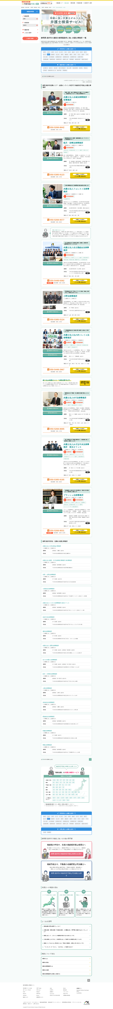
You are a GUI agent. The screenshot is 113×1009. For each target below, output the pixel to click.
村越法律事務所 (47, 730)
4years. (64, 988)
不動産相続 (65, 70)
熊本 (63, 794)
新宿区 (73, 449)
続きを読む (82, 110)
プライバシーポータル (76, 1002)
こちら (70, 805)
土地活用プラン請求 (88, 2)
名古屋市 (73, 194)
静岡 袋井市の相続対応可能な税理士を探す (66, 854)
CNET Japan (38, 988)
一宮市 (73, 102)
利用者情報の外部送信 (66, 1002)
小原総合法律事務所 (48, 588)
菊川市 (44, 54)
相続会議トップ (59, 2)
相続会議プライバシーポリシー (54, 1002)
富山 (63, 784)
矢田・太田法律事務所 (49, 574)
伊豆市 (79, 54)
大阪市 (73, 497)
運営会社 (25, 1003)
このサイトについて (27, 1002)
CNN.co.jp (38, 989)
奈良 (63, 789)
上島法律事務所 (47, 688)
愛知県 (66, 102)
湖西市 (62, 54)
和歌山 (70, 789)
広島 (54, 792)
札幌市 (67, 797)
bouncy (37, 995)
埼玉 (61, 782)
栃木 (70, 782)
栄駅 (80, 194)
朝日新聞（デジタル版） (27, 988)
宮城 (67, 780)
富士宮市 (61, 52)
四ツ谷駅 (80, 400)
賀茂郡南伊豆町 (66, 56)
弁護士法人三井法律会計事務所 (52, 546)
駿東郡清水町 (59, 59)
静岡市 (44, 52)
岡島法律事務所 (47, 745)
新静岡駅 (49, 832)
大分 (66, 794)
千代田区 (73, 340)
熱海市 (83, 54)
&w (26, 989)
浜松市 (48, 52)
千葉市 (68, 800)
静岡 (57, 787)
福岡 (54, 794)
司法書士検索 (79, 2)
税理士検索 (73, 2)
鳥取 (63, 792)
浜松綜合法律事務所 (48, 702)
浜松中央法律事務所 (48, 617)
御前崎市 (53, 54)
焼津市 (69, 52)
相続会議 (65, 989)
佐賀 (57, 794)
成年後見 (45, 70)
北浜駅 (80, 497)
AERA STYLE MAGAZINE (55, 995)
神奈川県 (66, 145)
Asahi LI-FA (65, 993)
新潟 (54, 784)
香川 (69, 792)
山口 (60, 792)
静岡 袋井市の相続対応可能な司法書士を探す (66, 874)
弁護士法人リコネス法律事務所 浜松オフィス (56, 603)
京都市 (79, 797)
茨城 (67, 782)
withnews (24, 995)
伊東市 (75, 54)
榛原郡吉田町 (77, 59)
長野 (60, 784)
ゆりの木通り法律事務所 (50, 659)
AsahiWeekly (79, 993)
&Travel (29, 989)
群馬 (73, 782)
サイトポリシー (35, 1002)
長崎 (60, 794)
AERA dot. (38, 993)
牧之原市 (57, 54)
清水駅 (44, 832)
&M (23, 989)
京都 (60, 789)
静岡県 (46, 548)
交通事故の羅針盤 (66, 995)
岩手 (61, 780)
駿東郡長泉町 (52, 59)
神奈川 (57, 782)
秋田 (64, 780)
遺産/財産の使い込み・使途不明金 (54, 70)
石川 (66, 784)
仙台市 (54, 800)
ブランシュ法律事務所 (73, 495)
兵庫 (57, 789)
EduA (24, 991)
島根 (66, 792)
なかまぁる (52, 993)
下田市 (87, 54)
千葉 (64, 782)
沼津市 (52, 52)
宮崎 (69, 794)
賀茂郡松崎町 (45, 59)
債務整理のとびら (39, 997)
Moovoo (24, 993)
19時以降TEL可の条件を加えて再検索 (85, 383)
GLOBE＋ (52, 989)
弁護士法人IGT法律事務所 (74, 398)
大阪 (54, 789)
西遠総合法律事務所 (48, 716)
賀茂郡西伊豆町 (73, 56)
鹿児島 (73, 794)
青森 (58, 780)
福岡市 (71, 797)
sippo (51, 988)
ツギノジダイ (65, 991)
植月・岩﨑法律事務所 (73, 143)
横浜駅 (80, 145)
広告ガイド (30, 1003)
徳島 (72, 792)
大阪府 (66, 497)
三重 (63, 787)
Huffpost (38, 991)
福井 (69, 784)
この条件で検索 (29, 38)
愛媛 (76, 792)
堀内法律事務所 (47, 631)
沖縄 (76, 794)
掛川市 (77, 52)
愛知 (54, 787)
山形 (70, 780)
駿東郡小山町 (65, 59)
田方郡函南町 (51, 56)
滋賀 (66, 789)
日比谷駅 (80, 340)
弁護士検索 (66, 2)
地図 (87, 167)
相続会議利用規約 (43, 1002)
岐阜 (60, 787)
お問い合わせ (36, 1003)
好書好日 (51, 991)
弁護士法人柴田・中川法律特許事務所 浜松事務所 (57, 560)
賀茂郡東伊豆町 (59, 56)
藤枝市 (73, 52)
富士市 (56, 52)
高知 (79, 792)
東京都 (66, 340)
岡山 (57, 792)
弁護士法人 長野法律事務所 (51, 645)
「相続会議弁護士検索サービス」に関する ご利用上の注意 (56, 804)
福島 (73, 780)
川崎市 (64, 800)
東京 (54, 782)
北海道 (54, 780)
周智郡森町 (72, 59)
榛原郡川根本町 (85, 59)
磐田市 (85, 52)
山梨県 (66, 298)
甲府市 (73, 298)
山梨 (57, 784)
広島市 (83, 797)
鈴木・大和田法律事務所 (50, 674)
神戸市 (75, 797)
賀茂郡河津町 (80, 56)
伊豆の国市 (45, 56)
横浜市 (73, 145)
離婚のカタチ (25, 997)
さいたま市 (59, 800)
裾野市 (71, 54)
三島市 (65, 52)
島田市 (81, 52)
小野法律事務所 (70, 296)
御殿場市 (66, 54)
